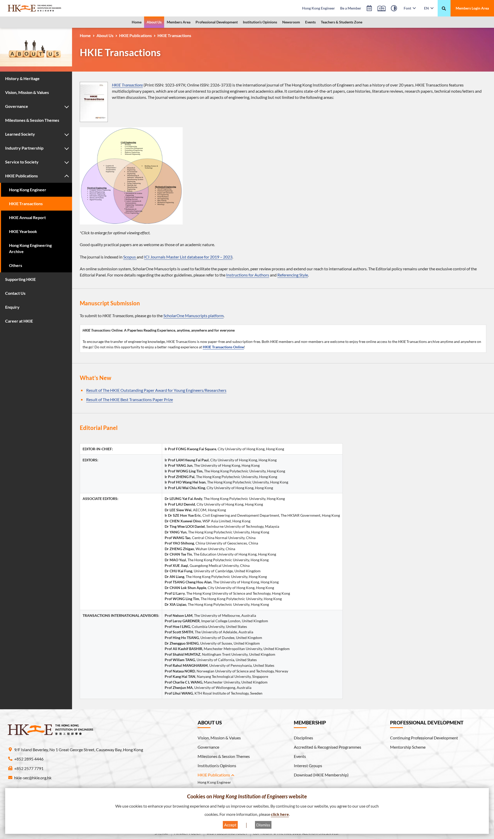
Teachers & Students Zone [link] (341, 22)
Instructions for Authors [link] (247, 274)
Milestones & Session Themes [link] (224, 756)
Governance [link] (208, 747)
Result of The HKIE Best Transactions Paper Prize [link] (129, 399)
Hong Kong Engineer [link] (214, 782)
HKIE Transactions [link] (127, 84)
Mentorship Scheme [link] (408, 747)
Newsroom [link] (291, 22)
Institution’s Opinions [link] (260, 22)
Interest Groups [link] (308, 765)
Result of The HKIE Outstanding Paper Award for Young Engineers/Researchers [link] (156, 390)
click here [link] (280, 814)
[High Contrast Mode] (394, 9)
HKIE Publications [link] (135, 35)
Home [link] (137, 22)
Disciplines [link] (303, 737)
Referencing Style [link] (292, 274)
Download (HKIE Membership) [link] (321, 774)
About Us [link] (154, 22)
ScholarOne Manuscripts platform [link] (193, 315)
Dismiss (263, 824)
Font (408, 8)
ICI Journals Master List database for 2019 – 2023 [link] (188, 256)
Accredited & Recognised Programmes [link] (327, 747)
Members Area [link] (178, 22)
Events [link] (310, 22)
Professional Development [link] (217, 22)
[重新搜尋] (443, 8)
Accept (230, 824)
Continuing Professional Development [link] (424, 737)
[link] (47, 8)
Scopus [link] (130, 256)
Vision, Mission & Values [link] (219, 737)
